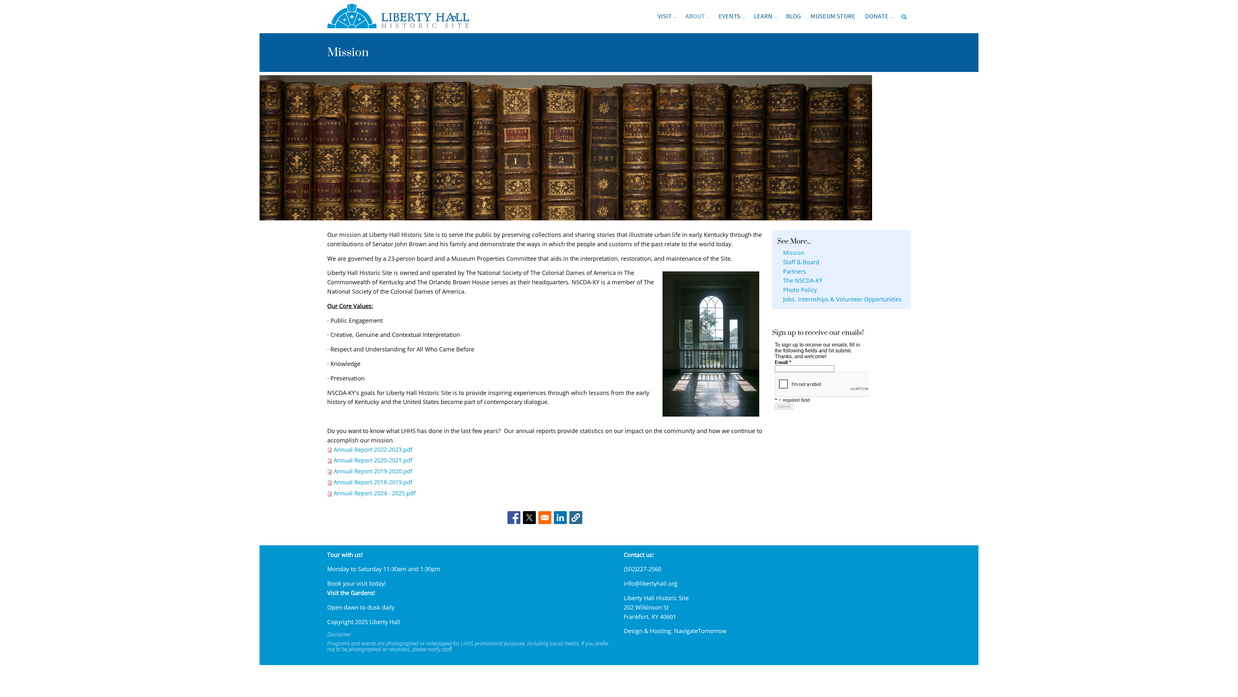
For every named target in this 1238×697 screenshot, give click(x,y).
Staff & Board (801, 262)
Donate (877, 16)
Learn (763, 16)
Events (729, 16)
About (695, 16)
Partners (794, 271)
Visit (665, 16)
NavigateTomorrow (700, 631)
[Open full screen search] (904, 16)
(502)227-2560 (642, 569)
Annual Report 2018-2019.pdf (373, 482)
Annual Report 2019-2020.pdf (373, 471)
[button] (575, 517)
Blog (793, 16)
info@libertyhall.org (650, 583)
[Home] (402, 16)
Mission (793, 253)
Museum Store (833, 16)
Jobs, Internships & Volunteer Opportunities (842, 299)
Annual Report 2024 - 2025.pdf (375, 493)
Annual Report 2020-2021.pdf (373, 460)
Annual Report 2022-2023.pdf (373, 449)
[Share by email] (544, 517)
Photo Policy (800, 290)
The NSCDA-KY (802, 280)
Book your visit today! (356, 583)
